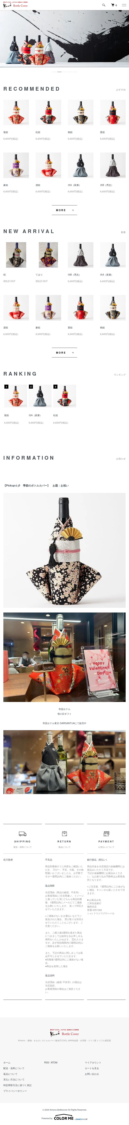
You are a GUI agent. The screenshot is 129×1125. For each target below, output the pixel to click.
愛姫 (102, 132)
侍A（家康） (74, 185)
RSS (46, 1062)
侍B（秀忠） (106, 185)
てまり (39, 274)
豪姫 (5, 185)
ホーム (6, 1062)
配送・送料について (14, 1068)
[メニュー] (124, 5)
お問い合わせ (92, 1073)
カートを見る (92, 1068)
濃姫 (38, 185)
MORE (61, 210)
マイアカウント (93, 1062)
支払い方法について (14, 1079)
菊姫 (5, 132)
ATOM (54, 1062)
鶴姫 (70, 132)
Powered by (46, 1118)
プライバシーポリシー (15, 1090)
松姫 (38, 132)
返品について (10, 1073)
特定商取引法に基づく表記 (17, 1085)
